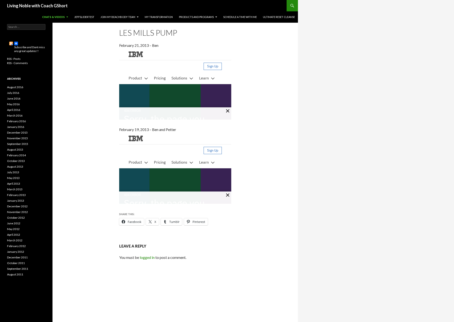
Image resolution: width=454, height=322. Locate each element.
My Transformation (159, 16)
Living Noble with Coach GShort (37, 5)
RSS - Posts (14, 59)
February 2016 (16, 121)
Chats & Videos (53, 16)
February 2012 (16, 246)
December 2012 (17, 206)
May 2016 (13, 104)
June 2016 (13, 98)
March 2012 (14, 240)
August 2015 (15, 149)
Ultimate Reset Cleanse (279, 16)
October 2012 (16, 217)
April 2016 (13, 110)
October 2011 (16, 263)
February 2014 (16, 155)
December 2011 (17, 257)
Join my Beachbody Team (117, 16)
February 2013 (16, 195)
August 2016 (15, 87)
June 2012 (13, 223)
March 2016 (14, 115)
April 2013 (13, 183)
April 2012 (13, 234)
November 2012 (17, 212)
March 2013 (14, 189)
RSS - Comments (17, 63)
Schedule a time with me (240, 16)
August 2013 (15, 166)
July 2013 (13, 172)
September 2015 (17, 144)
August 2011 (15, 274)
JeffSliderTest (84, 16)
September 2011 (17, 268)
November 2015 (17, 138)
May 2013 (13, 178)
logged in (147, 257)
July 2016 (13, 93)
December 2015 (17, 132)
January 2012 (15, 251)
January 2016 (15, 127)
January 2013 (15, 200)
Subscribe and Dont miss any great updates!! (26, 43)
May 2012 (13, 229)
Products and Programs (196, 16)
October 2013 (16, 161)
